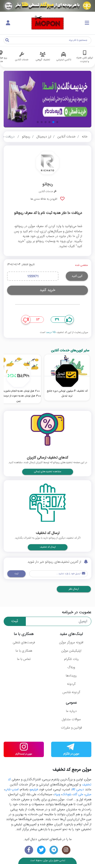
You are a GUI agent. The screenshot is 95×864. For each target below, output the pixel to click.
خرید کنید (47, 290)
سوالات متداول (71, 719)
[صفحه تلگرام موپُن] (54, 850)
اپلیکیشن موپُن (71, 651)
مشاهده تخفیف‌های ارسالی (47, 472)
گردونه (71, 684)
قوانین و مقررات (71, 727)
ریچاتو (26, 136)
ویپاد (57, 794)
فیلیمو (34, 789)
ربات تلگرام (71, 659)
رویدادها (71, 675)
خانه (84, 136)
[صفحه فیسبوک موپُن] (29, 850)
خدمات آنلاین (66, 136)
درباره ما (71, 711)
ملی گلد (78, 794)
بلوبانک (66, 794)
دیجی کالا (78, 789)
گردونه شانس (71, 692)
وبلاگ (71, 667)
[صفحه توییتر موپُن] (41, 850)
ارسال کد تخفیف (48, 547)
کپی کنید (77, 276)
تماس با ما (24, 659)
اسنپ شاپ (12, 789)
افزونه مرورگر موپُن (71, 642)
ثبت (16, 574)
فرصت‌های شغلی (24, 642)
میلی (88, 794)
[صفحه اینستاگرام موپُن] (66, 850)
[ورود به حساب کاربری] (8, 23)
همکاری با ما (24, 651)
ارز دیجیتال (44, 136)
